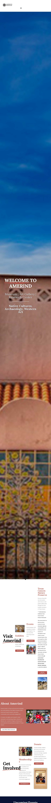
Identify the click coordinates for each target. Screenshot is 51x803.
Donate (37, 744)
